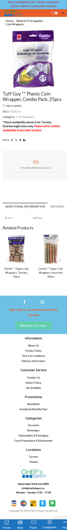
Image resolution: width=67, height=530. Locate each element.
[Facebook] (24, 302)
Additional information (25, 206)
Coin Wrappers (15, 24)
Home (9, 20)
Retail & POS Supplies (29, 20)
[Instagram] (42, 302)
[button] (59, 260)
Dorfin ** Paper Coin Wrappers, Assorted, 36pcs (51, 272)
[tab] (25, 206)
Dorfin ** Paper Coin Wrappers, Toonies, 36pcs (16, 272)
